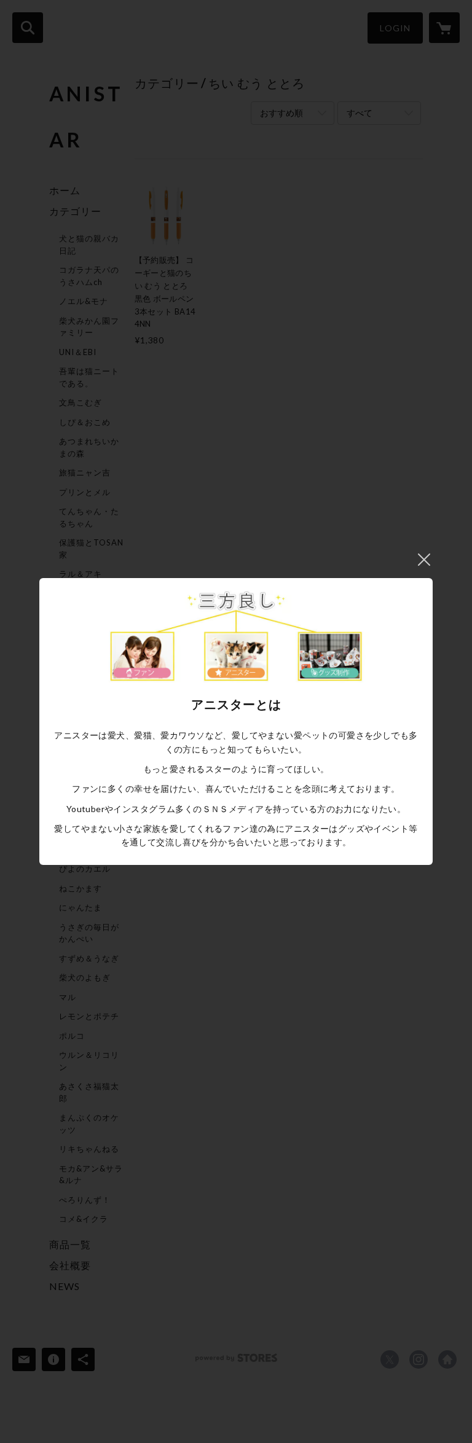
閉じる (424, 559)
